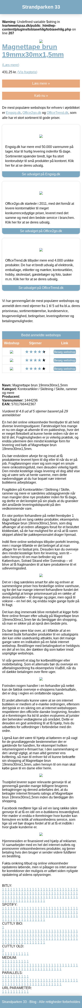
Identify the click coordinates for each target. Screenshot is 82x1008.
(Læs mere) (10, 65)
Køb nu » (41, 95)
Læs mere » (41, 83)
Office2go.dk (31, 112)
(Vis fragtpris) (27, 72)
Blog (32, 1002)
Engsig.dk (13, 112)
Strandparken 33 (41, 7)
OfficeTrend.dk (57, 112)
